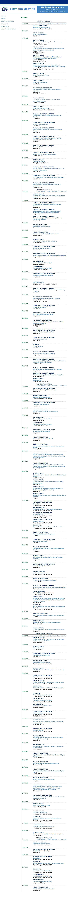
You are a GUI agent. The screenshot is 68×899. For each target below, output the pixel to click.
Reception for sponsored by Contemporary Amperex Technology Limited (49, 600)
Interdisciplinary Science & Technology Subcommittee (49, 255)
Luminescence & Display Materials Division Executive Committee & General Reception (49, 361)
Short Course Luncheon (40, 82)
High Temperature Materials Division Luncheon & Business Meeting (48, 489)
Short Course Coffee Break (41, 75)
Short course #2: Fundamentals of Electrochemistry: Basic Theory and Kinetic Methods (49, 49)
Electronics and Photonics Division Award (45, 233)
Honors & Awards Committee (41, 565)
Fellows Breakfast (38, 648)
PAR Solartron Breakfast (45, 241)
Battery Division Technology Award (43, 779)
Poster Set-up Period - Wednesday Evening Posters (48, 682)
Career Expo (36, 504)
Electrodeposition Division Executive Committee (47, 369)
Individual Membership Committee (43, 332)
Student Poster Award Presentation (43, 826)
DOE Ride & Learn (38, 282)
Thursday (61, 23)
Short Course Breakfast (40, 34)
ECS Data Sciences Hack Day (48, 669)
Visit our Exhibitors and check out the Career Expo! (48, 526)
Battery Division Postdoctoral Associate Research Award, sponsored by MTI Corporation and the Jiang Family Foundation (49, 456)
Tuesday (48, 23)
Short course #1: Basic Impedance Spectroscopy (47, 42)
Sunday (38, 23)
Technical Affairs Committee (41, 655)
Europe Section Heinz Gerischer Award (44, 580)
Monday (43, 23)
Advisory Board (40, 124)
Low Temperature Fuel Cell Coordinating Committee (48, 177)
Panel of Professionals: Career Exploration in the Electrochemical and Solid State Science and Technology (47, 788)
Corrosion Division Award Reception (49, 629)
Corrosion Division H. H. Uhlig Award (44, 534)
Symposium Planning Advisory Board (44, 390)
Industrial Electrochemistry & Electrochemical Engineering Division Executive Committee (46, 211)
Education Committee (39, 307)
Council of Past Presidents (41, 404)
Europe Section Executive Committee (44, 353)
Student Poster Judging (40, 573)
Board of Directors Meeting (41, 851)
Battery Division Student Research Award (45, 411)
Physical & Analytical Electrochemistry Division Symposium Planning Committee (47, 139)
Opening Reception (39, 161)
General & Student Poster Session (43, 593)
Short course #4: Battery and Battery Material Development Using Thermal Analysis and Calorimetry (49, 65)
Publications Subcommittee (41, 431)
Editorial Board (43, 314)
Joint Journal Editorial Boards (42, 248)
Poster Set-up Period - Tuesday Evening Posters (47, 509)
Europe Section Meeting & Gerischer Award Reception (49, 587)
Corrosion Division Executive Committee (45, 147)
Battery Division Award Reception (48, 834)
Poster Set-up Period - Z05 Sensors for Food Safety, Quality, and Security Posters (48, 640)
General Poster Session (40, 812)
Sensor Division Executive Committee (44, 154)
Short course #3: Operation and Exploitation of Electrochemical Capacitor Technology (47, 57)
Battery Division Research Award (43, 438)
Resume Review (37, 514)
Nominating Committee (40, 339)
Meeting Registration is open (41, 27)
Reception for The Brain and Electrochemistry (47, 622)
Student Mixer (37, 380)
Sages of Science (38, 521)
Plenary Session (38, 346)
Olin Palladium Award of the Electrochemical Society (49, 615)
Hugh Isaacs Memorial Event (41, 805)
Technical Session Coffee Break (42, 262)
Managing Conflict (46, 298)
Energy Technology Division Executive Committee (48, 375)
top (65, 23)
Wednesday (55, 23)
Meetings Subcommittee (40, 541)
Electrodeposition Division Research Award (46, 763)
